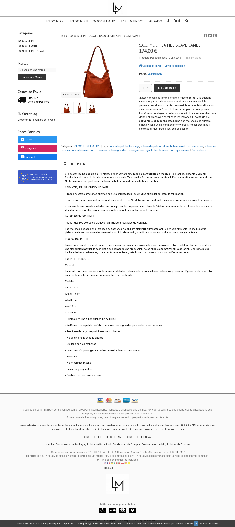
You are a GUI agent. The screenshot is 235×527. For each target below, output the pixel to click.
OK (196, 523)
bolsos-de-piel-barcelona (155, 146)
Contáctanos (63, 444)
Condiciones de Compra (126, 444)
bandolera (41, 425)
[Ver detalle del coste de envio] (22, 100)
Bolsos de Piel (79, 21)
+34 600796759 (178, 452)
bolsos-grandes (117, 150)
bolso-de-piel (116, 146)
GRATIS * (33, 97)
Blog (123, 21)
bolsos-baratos (98, 150)
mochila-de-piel (194, 146)
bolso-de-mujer (160, 150)
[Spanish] (125, 463)
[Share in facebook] (205, 35)
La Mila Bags (155, 73)
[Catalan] (129, 463)
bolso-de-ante (122, 425)
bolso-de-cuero (80, 150)
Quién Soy (136, 21)
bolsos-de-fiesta (92, 429)
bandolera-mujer (97, 425)
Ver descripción (176, 65)
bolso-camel (177, 146)
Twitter (28, 139)
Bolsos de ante (56, 21)
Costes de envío (151, 65)
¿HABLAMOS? (154, 21)
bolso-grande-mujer (139, 150)
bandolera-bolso (55, 425)
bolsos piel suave (104, 21)
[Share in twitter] (210, 35)
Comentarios (199, 150)
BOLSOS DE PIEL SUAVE (31, 51)
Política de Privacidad (99, 444)
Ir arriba (49, 444)
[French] (108, 463)
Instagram (30, 148)
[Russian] (122, 463)
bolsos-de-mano (109, 429)
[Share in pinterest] (214, 35)
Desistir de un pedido (153, 444)
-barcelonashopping (28, 425)
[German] (112, 463)
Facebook (30, 157)
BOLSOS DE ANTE (28, 46)
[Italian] (115, 463)
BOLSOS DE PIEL (27, 40)
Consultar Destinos (38, 101)
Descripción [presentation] (76, 164)
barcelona (111, 425)
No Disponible (167, 87)
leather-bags (132, 146)
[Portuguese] (119, 463)
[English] (105, 463)
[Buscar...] (187, 21)
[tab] (74, 164)
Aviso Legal (78, 444)
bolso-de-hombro (155, 425)
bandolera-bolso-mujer (76, 425)
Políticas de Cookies (178, 444)
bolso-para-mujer (180, 150)
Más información (209, 523)
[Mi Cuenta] (168, 21)
